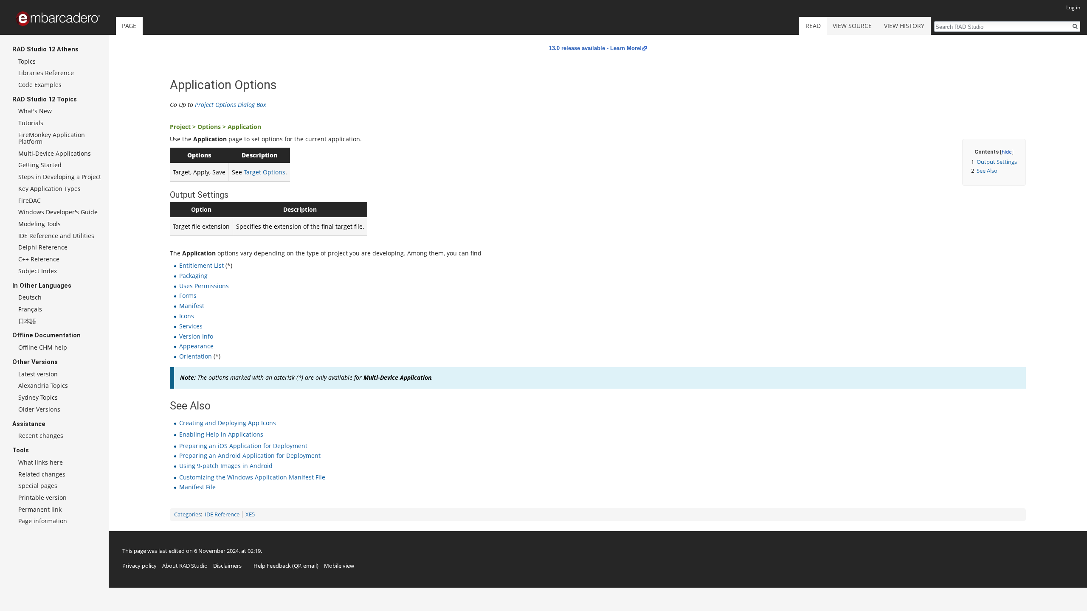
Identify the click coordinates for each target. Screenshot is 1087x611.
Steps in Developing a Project (59, 177)
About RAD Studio (185, 565)
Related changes (41, 474)
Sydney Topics (38, 397)
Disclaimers (227, 565)
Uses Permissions (204, 286)
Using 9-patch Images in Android (226, 466)
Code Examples (40, 85)
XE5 (250, 514)
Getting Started (40, 165)
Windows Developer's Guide (58, 212)
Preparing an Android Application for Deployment (250, 455)
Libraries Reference (46, 73)
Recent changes (40, 436)
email (310, 565)
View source (852, 26)
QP (297, 565)
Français (30, 309)
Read (813, 26)
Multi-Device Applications (54, 153)
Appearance (196, 346)
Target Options (264, 172)
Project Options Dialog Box (230, 105)
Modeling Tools (39, 224)
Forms (188, 295)
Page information (42, 521)
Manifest (191, 306)
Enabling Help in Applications (221, 434)
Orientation (195, 356)
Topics (27, 61)
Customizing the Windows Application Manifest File (252, 477)
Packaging (193, 276)
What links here (40, 462)
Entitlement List (201, 265)
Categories (187, 514)
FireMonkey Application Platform (51, 138)
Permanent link (40, 509)
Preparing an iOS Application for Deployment (243, 446)
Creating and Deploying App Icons (227, 423)
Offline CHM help (42, 347)
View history (904, 26)
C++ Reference (38, 259)
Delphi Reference (43, 247)
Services (191, 326)
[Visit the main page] (57, 18)
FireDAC (29, 200)
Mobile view (339, 565)
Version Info (196, 336)
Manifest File (197, 487)
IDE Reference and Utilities (56, 236)
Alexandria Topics (43, 385)
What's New (35, 111)
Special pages (37, 486)
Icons (186, 316)
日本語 (27, 321)
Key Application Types (49, 189)
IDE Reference (222, 514)
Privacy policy (139, 565)
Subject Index (37, 271)
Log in (1073, 7)
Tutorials (30, 123)
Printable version (42, 497)
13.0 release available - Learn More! (595, 48)
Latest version (38, 374)
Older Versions (39, 409)
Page (129, 26)
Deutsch (30, 297)
